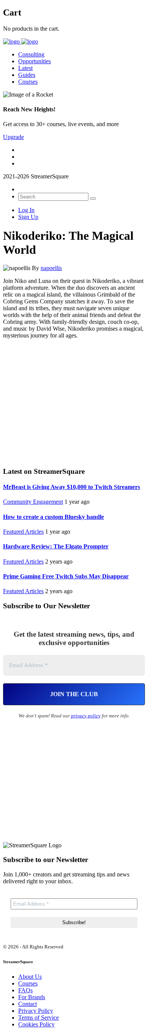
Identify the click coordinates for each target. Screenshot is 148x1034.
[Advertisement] (74, 402)
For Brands (31, 997)
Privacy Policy (35, 1010)
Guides (26, 75)
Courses (28, 81)
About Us (30, 976)
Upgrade (13, 137)
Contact (27, 1004)
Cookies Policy (36, 1024)
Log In (26, 210)
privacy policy (86, 715)
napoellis (51, 268)
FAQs (25, 990)
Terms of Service (38, 1017)
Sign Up (28, 217)
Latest (25, 68)
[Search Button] (93, 198)
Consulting (31, 54)
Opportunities (34, 61)
